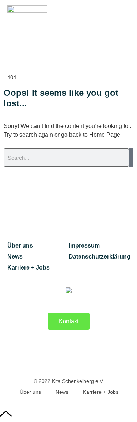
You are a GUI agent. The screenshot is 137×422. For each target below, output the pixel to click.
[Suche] (131, 157)
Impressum (84, 245)
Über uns (20, 245)
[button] (124, 26)
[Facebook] (50, 354)
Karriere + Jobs (28, 267)
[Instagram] (88, 354)
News (15, 256)
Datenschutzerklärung (99, 256)
